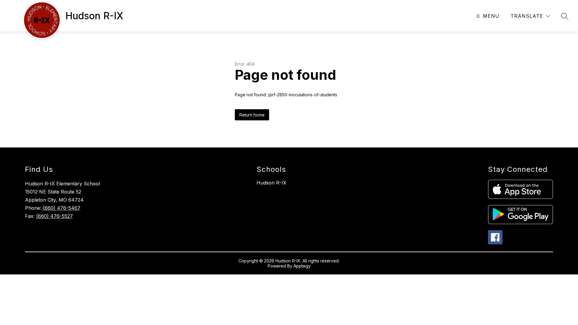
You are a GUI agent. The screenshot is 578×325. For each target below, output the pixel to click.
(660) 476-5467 (61, 208)
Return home (252, 114)
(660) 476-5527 (54, 216)
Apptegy (302, 265)
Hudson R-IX (271, 183)
